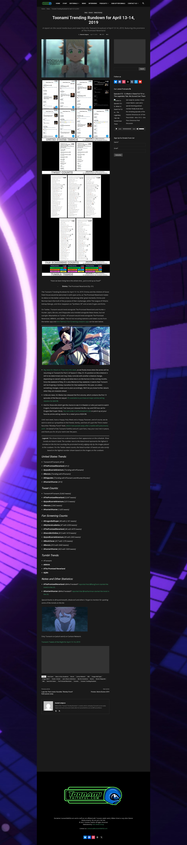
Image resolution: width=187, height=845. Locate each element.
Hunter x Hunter (56, 679)
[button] (143, 3)
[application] (130, 129)
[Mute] (137, 129)
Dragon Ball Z (46, 679)
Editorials (74, 3)
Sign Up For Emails (118, 3)
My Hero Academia (83, 679)
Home (58, 3)
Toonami (91, 12)
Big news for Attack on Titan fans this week (60, 370)
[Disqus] (75, 743)
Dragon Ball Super (97, 676)
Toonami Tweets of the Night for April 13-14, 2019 (60, 642)
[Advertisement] (75, 659)
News (84, 3)
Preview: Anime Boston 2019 (100, 692)
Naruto (92, 679)
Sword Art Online (51, 681)
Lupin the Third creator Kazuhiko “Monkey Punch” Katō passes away (57, 693)
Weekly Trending (98, 12)
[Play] (116, 129)
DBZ (88, 676)
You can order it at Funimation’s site (77, 411)
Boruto (72, 676)
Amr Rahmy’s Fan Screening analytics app (73, 321)
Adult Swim (50, 676)
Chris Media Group (98, 824)
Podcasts (103, 3)
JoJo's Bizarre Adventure (69, 679)
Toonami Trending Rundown (88, 681)
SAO (43, 681)
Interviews (93, 3)
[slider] (142, 128)
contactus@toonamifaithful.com (97, 828)
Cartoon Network (80, 676)
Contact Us (132, 3)
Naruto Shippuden (101, 679)
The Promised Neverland (64, 681)
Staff (65, 3)
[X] (60, 711)
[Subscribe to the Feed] (130, 89)
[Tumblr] (56, 711)
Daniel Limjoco (84, 34)
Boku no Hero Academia (62, 676)
